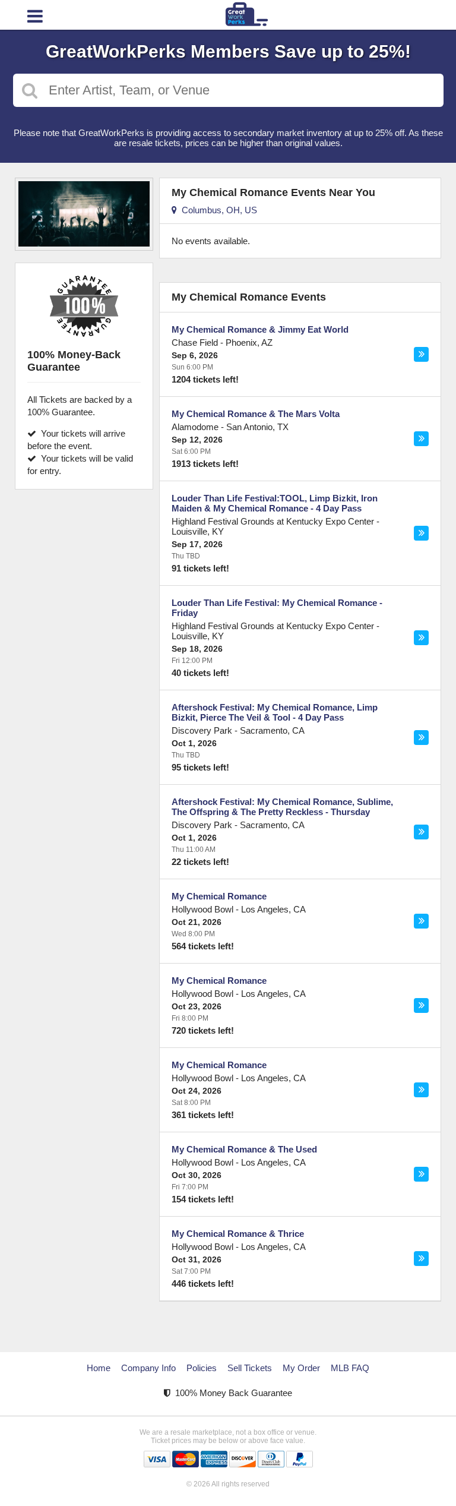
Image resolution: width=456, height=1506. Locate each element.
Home (98, 1368)
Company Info (148, 1368)
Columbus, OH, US (217, 210)
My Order (301, 1368)
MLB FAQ (350, 1368)
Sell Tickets (249, 1368)
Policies (201, 1368)
